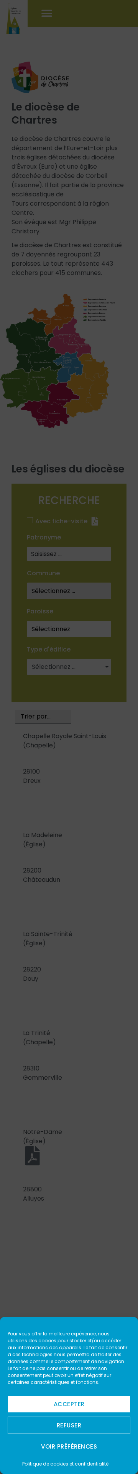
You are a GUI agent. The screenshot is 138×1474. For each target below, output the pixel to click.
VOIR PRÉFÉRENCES (69, 1446)
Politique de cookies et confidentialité (65, 1464)
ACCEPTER (69, 1404)
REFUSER (69, 1425)
